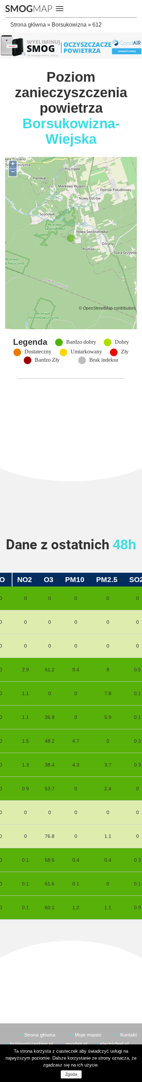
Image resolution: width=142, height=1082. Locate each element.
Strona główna (28, 25)
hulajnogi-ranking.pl (31, 1043)
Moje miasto (88, 1035)
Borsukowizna (69, 25)
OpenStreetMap (98, 308)
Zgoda (71, 1074)
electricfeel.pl (114, 1043)
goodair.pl (76, 1043)
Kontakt (128, 1035)
